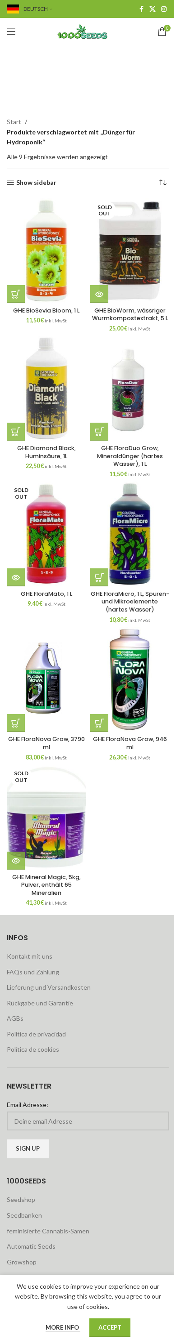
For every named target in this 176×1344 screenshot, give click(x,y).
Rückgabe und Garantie (40, 1003)
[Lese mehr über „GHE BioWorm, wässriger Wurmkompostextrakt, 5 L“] (99, 294)
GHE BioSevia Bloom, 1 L (46, 310)
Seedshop (21, 1199)
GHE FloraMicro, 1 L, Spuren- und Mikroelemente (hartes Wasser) (130, 601)
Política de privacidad (36, 1034)
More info (63, 1327)
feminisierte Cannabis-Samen (48, 1231)
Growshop (22, 1262)
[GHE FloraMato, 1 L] (46, 534)
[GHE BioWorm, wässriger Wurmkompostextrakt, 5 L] (129, 250)
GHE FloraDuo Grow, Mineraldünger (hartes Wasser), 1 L (130, 456)
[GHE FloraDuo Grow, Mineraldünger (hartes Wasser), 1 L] (129, 388)
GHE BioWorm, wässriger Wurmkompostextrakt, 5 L (130, 314)
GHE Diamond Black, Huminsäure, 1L (46, 452)
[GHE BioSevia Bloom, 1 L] (46, 250)
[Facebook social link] (141, 9)
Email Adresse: (27, 1104)
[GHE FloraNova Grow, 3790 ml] (46, 679)
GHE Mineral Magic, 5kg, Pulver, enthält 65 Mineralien (46, 885)
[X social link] (152, 9)
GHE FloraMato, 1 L (46, 594)
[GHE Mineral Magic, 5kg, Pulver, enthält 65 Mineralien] (46, 817)
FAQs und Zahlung (33, 972)
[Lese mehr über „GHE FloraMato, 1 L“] (16, 577)
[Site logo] (88, 31)
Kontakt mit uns (29, 956)
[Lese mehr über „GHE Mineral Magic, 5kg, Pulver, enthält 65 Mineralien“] (16, 861)
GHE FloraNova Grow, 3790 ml (46, 743)
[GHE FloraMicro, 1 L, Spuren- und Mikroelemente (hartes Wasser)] (129, 534)
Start (14, 121)
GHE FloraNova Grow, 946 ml (130, 743)
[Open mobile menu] (11, 31)
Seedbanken (24, 1215)
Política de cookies (33, 1049)
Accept (109, 1327)
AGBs (15, 1018)
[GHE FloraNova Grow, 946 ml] (129, 679)
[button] (16, 294)
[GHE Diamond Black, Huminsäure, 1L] (46, 388)
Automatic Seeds (31, 1246)
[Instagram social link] (163, 9)
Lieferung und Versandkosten (49, 987)
